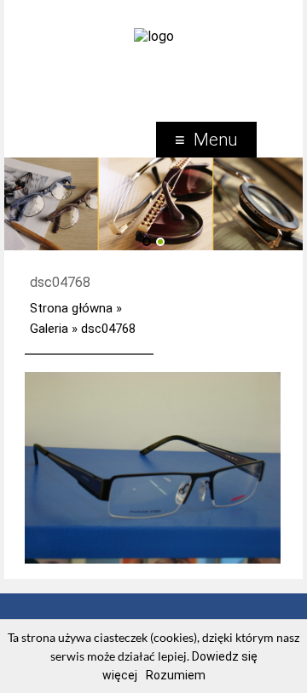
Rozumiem (176, 675)
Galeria (49, 328)
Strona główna (71, 308)
